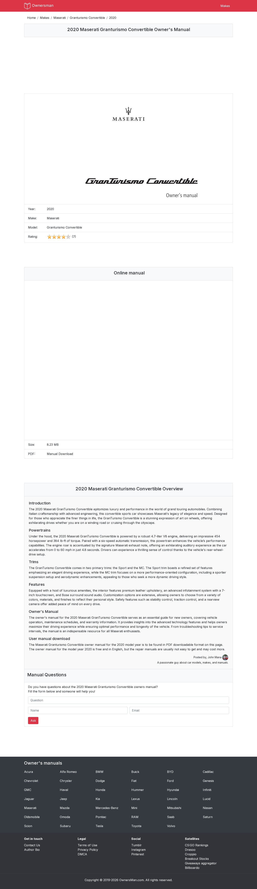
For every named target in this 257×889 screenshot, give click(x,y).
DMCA (82, 854)
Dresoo (190, 850)
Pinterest (137, 854)
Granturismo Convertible (87, 18)
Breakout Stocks (197, 859)
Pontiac (101, 817)
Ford (170, 781)
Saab (170, 817)
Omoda (65, 817)
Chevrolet (31, 781)
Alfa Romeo (68, 772)
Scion (28, 826)
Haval (64, 790)
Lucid (206, 799)
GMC (27, 790)
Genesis (208, 781)
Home (31, 18)
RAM (134, 817)
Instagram (138, 850)
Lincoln (172, 799)
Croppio (190, 854)
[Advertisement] (128, 65)
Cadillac (208, 772)
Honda (100, 790)
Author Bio (32, 850)
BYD (170, 772)
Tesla (99, 826)
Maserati (59, 18)
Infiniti (207, 790)
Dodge (100, 781)
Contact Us (32, 845)
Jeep (63, 799)
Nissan (207, 808)
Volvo (171, 826)
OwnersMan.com (131, 880)
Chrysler (66, 781)
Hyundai (173, 790)
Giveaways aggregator (201, 863)
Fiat (133, 781)
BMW (99, 772)
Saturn (208, 817)
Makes (225, 6)
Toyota (136, 826)
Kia (98, 799)
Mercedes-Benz (107, 808)
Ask (33, 720)
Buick (135, 772)
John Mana (215, 657)
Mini (134, 808)
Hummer (137, 790)
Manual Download (60, 454)
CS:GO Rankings (196, 845)
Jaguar (29, 799)
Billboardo (192, 868)
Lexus (135, 799)
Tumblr (136, 845)
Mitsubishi (174, 808)
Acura (28, 772)
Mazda (64, 808)
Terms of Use (87, 845)
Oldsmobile (32, 817)
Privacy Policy (88, 850)
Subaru (65, 826)
